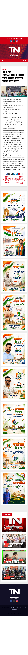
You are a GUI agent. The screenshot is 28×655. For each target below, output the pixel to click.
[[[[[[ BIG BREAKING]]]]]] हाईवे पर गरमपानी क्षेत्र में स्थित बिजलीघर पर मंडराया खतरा (9, 179)
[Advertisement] (14, 14)
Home (8, 613)
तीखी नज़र (14, 55)
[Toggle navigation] (13, 61)
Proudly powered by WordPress (9, 607)
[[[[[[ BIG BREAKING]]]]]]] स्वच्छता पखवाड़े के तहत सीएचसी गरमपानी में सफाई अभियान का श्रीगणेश (18, 180)
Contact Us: (18, 613)
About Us (13, 613)
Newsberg (22, 607)
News (4, 69)
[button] (23, 60)
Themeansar (14, 609)
